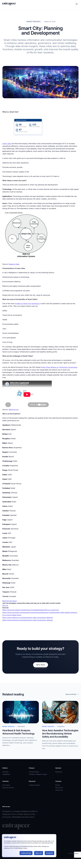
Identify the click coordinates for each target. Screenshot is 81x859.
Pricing (57, 785)
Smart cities (6, 144)
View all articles (70, 694)
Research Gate (14, 264)
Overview (5, 772)
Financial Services (8, 787)
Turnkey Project (34, 772)
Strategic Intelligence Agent (38, 774)
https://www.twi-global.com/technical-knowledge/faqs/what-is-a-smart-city (30, 610)
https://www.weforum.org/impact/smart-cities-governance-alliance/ (27, 618)
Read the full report (9, 601)
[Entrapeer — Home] (9, 3)
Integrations (6, 774)
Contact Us (59, 790)
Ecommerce (6, 785)
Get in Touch (40, 665)
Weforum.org (13, 409)
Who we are (59, 787)
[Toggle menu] (77, 4)
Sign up (5, 605)
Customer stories (34, 785)
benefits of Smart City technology (27, 304)
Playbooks (58, 772)
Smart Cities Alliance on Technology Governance (59, 367)
